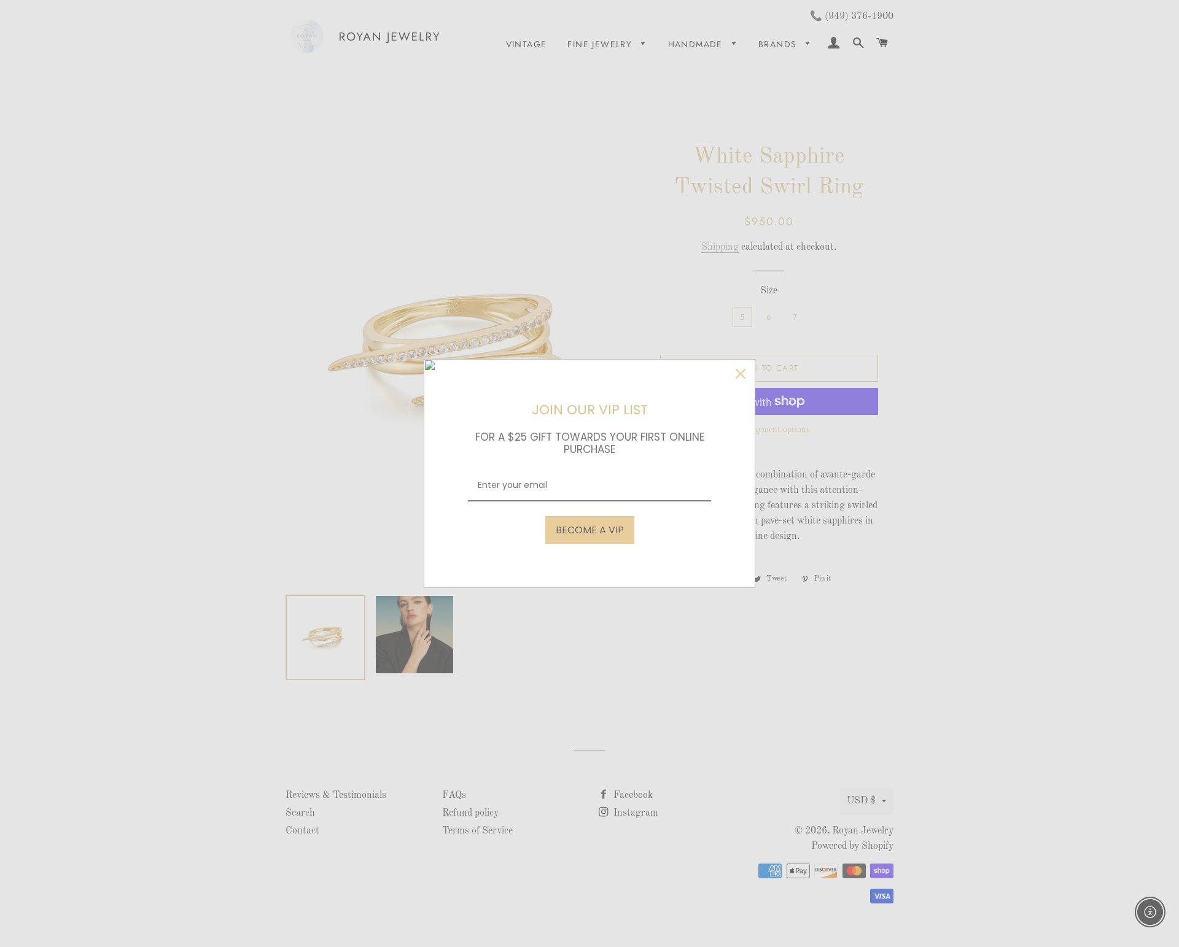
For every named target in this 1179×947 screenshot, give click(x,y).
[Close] (740, 373)
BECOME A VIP (590, 530)
